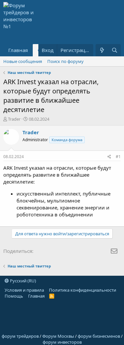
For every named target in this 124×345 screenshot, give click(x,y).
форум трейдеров (20, 336)
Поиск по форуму (65, 61)
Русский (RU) (22, 281)
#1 (118, 156)
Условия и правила (24, 290)
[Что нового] (102, 50)
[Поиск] (114, 50)
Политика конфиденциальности (82, 290)
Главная (18, 50)
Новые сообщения (22, 61)
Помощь (14, 296)
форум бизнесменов (99, 336)
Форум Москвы (58, 336)
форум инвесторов (62, 342)
